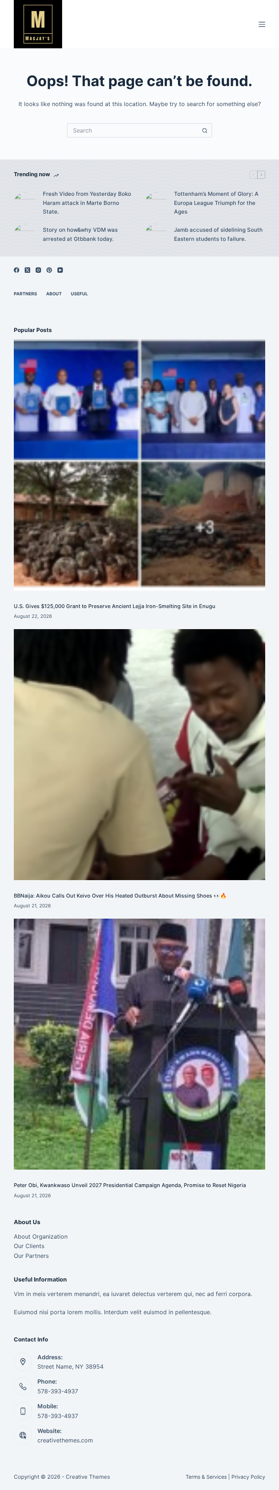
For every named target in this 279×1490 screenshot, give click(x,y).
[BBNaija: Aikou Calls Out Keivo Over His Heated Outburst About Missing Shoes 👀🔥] (139, 754)
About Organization (41, 1236)
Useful (79, 293)
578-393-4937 (57, 1391)
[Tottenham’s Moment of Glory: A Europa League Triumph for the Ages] (156, 203)
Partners (25, 293)
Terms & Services (206, 1477)
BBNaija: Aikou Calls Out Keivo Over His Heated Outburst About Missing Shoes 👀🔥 (120, 895)
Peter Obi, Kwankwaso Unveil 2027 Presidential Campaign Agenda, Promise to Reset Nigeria (130, 1185)
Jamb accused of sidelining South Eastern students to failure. (218, 234)
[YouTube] (60, 270)
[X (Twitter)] (27, 270)
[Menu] (262, 24)
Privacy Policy (248, 1477)
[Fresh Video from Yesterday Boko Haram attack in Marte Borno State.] (25, 203)
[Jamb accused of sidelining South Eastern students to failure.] (156, 235)
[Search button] (205, 130)
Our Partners (31, 1255)
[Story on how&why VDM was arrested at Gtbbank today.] (25, 235)
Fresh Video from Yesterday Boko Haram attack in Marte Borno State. (87, 202)
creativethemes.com (65, 1440)
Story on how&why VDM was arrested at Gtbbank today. (80, 234)
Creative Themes (88, 1476)
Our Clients (29, 1246)
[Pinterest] (49, 270)
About (54, 293)
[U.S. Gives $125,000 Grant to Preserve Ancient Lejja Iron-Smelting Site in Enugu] (139, 464)
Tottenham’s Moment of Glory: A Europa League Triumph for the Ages (216, 202)
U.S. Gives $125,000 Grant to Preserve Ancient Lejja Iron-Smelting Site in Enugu (114, 606)
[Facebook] (16, 270)
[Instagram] (38, 270)
